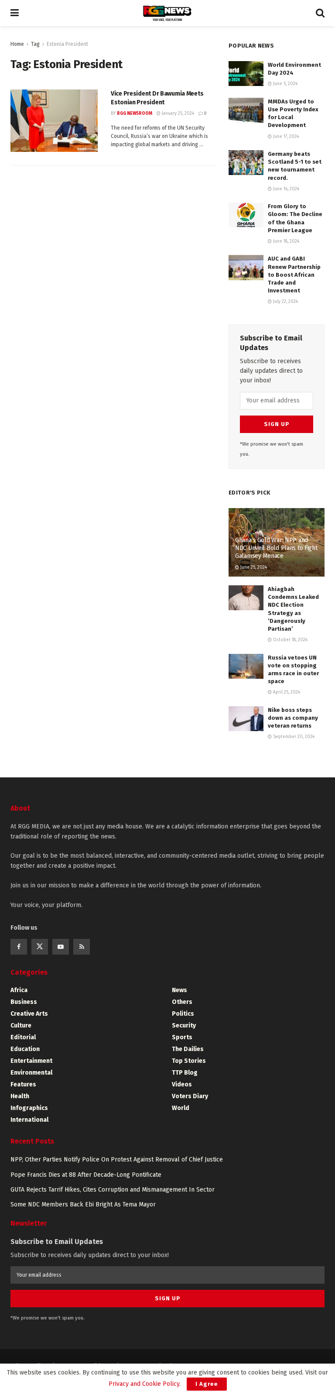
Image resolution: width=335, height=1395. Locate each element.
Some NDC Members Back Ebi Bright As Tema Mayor (83, 1204)
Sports (182, 1037)
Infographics (29, 1108)
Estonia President (67, 44)
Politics (183, 1013)
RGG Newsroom (134, 113)
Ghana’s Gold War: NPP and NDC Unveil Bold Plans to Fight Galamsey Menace (276, 548)
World (180, 1108)
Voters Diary (190, 1096)
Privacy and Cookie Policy (144, 1384)
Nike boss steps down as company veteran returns (293, 718)
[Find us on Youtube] (60, 947)
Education (25, 1049)
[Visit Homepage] (167, 13)
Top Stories (189, 1061)
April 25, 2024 (286, 692)
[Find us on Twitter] (39, 947)
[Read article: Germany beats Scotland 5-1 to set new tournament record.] (246, 162)
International (29, 1120)
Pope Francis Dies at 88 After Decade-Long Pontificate (85, 1175)
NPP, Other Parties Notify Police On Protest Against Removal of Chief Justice (116, 1159)
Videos (182, 1084)
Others (182, 1002)
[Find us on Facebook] (18, 947)
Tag (35, 44)
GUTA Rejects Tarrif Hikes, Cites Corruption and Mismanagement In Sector (112, 1189)
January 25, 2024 (177, 113)
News (179, 990)
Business (23, 1002)
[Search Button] (320, 13)
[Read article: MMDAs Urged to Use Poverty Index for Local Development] (246, 110)
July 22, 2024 (285, 301)
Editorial (23, 1037)
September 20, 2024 (293, 736)
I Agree (206, 1384)
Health (19, 1096)
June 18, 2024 (285, 241)
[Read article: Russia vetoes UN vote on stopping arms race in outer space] (246, 666)
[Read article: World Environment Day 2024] (246, 73)
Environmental (31, 1072)
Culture (20, 1025)
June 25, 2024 (253, 567)
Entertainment (31, 1061)
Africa (18, 990)
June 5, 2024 (284, 83)
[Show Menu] (14, 13)
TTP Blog (185, 1072)
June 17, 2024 (285, 136)
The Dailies (188, 1049)
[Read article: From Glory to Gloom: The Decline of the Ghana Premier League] (246, 215)
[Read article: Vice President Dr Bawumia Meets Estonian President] (54, 120)
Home (17, 44)
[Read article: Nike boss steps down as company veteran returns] (246, 718)
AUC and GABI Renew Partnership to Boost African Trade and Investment (294, 274)
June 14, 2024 (285, 189)
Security (184, 1025)
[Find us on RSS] (81, 947)
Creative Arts (29, 1013)
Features (23, 1084)
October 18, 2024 (290, 640)
